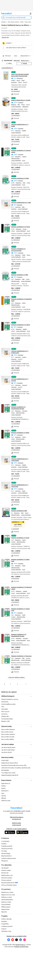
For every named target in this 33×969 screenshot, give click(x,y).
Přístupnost (4, 861)
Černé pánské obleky (7, 719)
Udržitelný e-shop (6, 931)
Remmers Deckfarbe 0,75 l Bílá (20, 178)
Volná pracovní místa (6, 849)
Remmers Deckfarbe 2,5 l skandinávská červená (18, 408)
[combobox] (16, 17)
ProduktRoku (5, 924)
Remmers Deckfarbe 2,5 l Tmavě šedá (20, 610)
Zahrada (3, 796)
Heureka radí (4, 873)
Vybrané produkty (7, 757)
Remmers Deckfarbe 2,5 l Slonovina (21, 656)
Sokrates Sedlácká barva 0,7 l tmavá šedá (19, 486)
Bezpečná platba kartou (7, 883)
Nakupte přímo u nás (7, 875)
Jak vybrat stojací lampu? (8, 750)
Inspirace (3, 929)
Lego (2, 793)
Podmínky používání (6, 846)
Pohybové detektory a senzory (9, 699)
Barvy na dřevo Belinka (7, 739)
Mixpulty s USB (5, 721)
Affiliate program (5, 907)
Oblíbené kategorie (7, 696)
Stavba (21, 22)
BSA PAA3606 (5, 770)
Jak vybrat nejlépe (7, 744)
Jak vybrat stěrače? (6, 752)
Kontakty (3, 844)
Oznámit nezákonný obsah (8, 858)
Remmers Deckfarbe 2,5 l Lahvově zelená (21, 151)
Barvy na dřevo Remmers (8, 729)
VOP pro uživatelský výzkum (9, 885)
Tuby (2, 707)
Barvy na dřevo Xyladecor (8, 734)
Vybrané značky (6, 726)
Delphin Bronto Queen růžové (9, 763)
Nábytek (3, 798)
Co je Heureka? (5, 841)
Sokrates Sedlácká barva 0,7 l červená (19, 380)
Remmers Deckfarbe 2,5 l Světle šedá (20, 560)
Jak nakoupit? (5, 868)
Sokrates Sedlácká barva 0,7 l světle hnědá (19, 460)
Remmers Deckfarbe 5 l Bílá (19, 511)
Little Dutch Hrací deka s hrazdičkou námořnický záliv (15, 768)
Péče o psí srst (5, 711)
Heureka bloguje (5, 853)
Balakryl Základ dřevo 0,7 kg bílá (20, 100)
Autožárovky (4, 702)
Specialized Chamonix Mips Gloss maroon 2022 (13, 765)
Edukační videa (5, 909)
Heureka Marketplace (7, 900)
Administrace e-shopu (7, 892)
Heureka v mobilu (6, 870)
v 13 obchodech (15, 370)
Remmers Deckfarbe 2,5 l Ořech (20, 433)
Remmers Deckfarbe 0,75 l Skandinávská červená (18, 635)
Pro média (4, 851)
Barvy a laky (28, 22)
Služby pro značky (6, 902)
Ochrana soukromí (6, 880)
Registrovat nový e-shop (8, 895)
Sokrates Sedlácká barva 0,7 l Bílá (21, 203)
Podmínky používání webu (21, 947)
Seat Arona (4, 714)
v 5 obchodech (15, 602)
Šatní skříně (4, 709)
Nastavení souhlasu (6, 878)
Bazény (3, 788)
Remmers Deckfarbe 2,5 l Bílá (19, 275)
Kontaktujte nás (16, 819)
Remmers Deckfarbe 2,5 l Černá (20, 538)
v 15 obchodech (15, 141)
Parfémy (3, 786)
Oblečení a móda (5, 800)
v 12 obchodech (15, 218)
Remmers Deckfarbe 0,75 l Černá (20, 227)
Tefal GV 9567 (5, 760)
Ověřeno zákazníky (6, 919)
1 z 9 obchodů (15, 529)
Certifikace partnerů (6, 926)
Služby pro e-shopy (6, 897)
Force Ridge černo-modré (8, 773)
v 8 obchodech (15, 578)
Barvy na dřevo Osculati (7, 737)
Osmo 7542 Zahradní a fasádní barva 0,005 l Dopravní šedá (20, 75)
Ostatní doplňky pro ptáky (8, 704)
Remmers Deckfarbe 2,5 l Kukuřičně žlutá (21, 300)
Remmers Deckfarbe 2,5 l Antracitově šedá (18, 250)
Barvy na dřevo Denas (7, 732)
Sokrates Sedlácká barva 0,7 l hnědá (19, 125)
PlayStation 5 (5, 791)
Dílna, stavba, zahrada (13, 22)
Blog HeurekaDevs (6, 856)
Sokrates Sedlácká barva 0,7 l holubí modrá (19, 352)
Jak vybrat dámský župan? (8, 747)
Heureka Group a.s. (20, 945)
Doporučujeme (6, 780)
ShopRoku (4, 921)
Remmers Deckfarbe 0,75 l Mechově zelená (21, 588)
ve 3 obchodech (15, 91)
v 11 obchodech (15, 194)
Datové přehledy (5, 904)
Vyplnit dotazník (16, 825)
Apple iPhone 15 (5, 783)
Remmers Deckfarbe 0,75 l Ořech (20, 325)
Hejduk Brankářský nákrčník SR (9, 775)
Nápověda (4, 912)
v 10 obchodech (15, 115)
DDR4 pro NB (5, 716)
